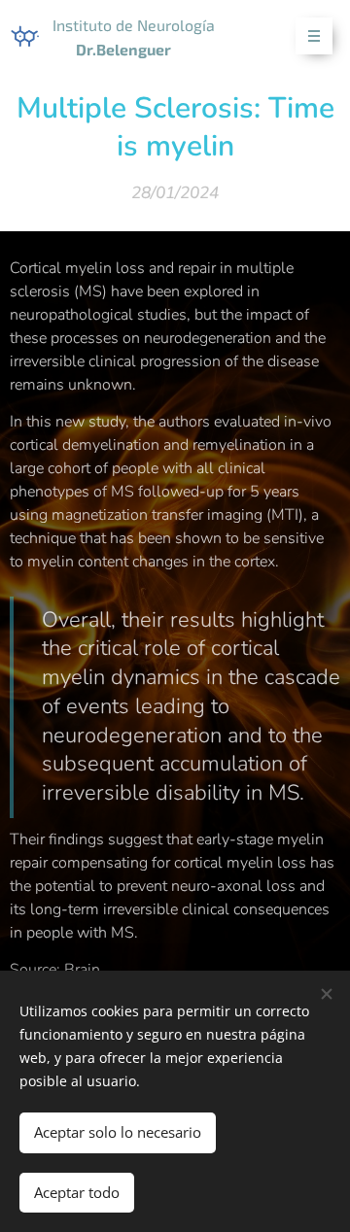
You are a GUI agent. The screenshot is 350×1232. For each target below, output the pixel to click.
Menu (314, 35)
